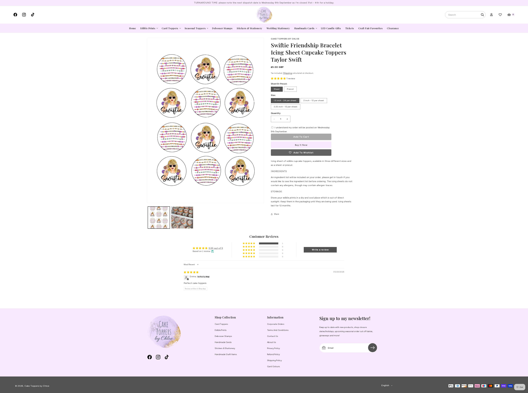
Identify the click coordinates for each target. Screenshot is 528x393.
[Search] (482, 14)
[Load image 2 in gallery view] (182, 218)
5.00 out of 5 (216, 248)
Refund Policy (273, 354)
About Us (271, 342)
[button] (149, 28)
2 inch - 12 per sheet (313, 100)
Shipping (287, 73)
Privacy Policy (273, 348)
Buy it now (301, 145)
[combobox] (465, 14)
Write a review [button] (320, 249)
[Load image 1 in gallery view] (159, 218)
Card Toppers (221, 324)
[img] (191, 272)
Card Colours (273, 366)
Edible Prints (221, 330)
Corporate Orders (275, 324)
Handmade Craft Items (226, 354)
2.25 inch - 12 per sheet (285, 107)
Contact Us (272, 336)
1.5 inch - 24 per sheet (285, 100)
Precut (290, 89)
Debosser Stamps (223, 336)
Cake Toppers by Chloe (36, 386)
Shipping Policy (274, 360)
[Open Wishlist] (500, 15)
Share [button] (276, 214)
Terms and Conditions (278, 330)
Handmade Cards (223, 342)
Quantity (275, 113)
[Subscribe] (372, 347)
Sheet (277, 89)
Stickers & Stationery (225, 348)
